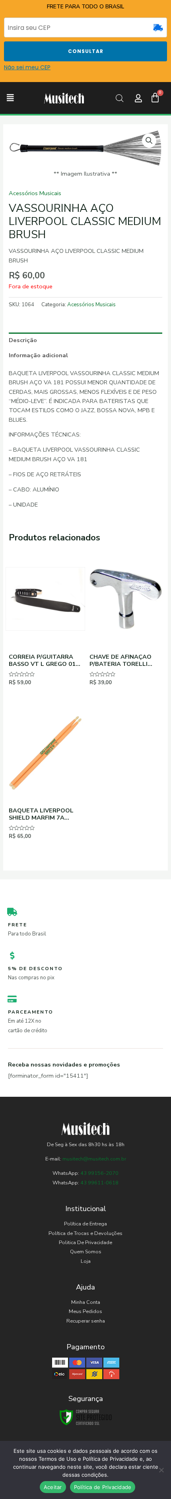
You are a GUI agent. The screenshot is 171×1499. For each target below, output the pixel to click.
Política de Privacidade (103, 1487)
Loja (86, 1261)
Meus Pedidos (85, 1311)
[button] (10, 98)
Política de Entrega (85, 1223)
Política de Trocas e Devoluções (85, 1233)
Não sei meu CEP (27, 67)
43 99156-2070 (99, 1173)
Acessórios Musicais (35, 193)
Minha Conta (85, 1302)
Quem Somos (85, 1251)
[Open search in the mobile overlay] (120, 98)
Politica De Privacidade (85, 1242)
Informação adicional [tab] (38, 355)
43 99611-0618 (99, 1182)
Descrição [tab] (23, 340)
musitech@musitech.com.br (94, 1158)
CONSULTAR (85, 51)
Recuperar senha (85, 1321)
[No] (161, 1470)
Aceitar (53, 1487)
